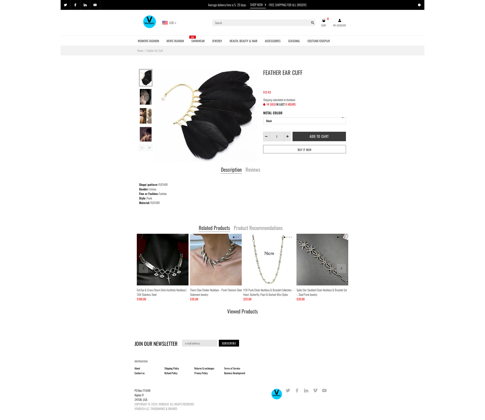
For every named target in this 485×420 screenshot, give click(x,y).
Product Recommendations (258, 228)
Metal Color (272, 112)
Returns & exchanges (204, 368)
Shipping (267, 99)
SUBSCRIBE (229, 343)
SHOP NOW (256, 4)
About (137, 368)
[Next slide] (341, 268)
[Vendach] (150, 22)
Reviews (253, 169)
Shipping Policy (171, 368)
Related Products (214, 228)
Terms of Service (232, 368)
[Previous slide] (143, 268)
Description (231, 169)
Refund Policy (170, 373)
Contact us (140, 373)
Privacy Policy (201, 373)
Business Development (234, 373)
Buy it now (304, 149)
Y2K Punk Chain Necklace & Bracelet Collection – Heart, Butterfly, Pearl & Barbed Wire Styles (268, 292)
